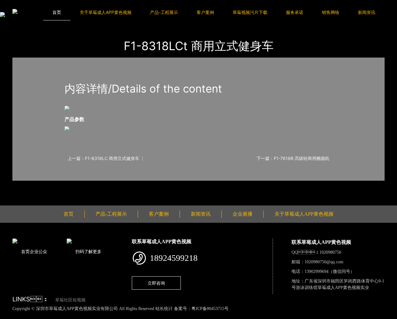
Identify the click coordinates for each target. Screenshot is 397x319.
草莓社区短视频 (70, 300)
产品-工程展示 (164, 12)
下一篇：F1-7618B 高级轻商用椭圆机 (292, 158)
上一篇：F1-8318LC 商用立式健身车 (103, 158)
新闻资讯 (366, 12)
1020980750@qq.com (324, 262)
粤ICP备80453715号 (210, 308)
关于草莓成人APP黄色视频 (106, 12)
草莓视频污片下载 (250, 12)
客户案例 (205, 12)
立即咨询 (156, 283)
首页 (56, 12)
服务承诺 (294, 12)
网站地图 (9, 315)
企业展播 (242, 214)
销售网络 (330, 12)
